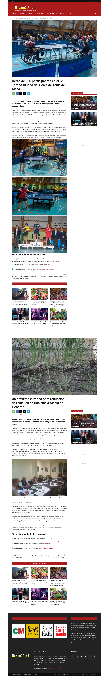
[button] (95, 14)
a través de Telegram (48, 269)
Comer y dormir (52, 14)
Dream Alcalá (15, 18)
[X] (90, 1)
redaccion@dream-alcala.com (55, 668)
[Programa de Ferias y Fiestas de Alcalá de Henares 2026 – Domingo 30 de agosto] (39, 294)
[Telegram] (88, 1)
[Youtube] (96, 1)
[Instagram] (85, 1)
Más (70, 14)
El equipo (29, 1)
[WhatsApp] (93, 1)
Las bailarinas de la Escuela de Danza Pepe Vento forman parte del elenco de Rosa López (39, 323)
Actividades (39, 14)
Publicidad (35, 1)
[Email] (24, 93)
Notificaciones (42, 1)
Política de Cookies (76, 674)
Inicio (14, 14)
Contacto (48, 1)
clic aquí (50, 259)
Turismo (62, 14)
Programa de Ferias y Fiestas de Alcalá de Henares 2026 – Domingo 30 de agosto (39, 303)
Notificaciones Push (86, 674)
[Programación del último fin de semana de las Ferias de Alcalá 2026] (20, 314)
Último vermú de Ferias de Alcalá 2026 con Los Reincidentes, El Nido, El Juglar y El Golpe (58, 323)
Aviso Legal (56, 674)
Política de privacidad (65, 674)
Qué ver (30, 14)
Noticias (21, 14)
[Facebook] (83, 1)
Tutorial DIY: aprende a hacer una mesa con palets (54, 276)
